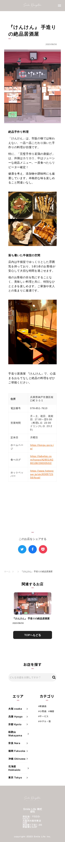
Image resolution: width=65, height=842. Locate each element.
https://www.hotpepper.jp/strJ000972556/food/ (41, 474)
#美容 (51, 711)
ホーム (7, 571)
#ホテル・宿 (44, 721)
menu (59, 5)
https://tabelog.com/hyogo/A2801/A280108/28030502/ (41, 459)
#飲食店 (42, 706)
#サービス (43, 716)
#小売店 (42, 711)
